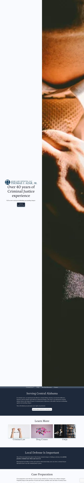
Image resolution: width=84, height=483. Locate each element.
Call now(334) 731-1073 (21, 204)
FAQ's (38, 387)
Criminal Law (29, 387)
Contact (56, 387)
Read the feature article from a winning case (42, 409)
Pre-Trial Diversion (47, 387)
